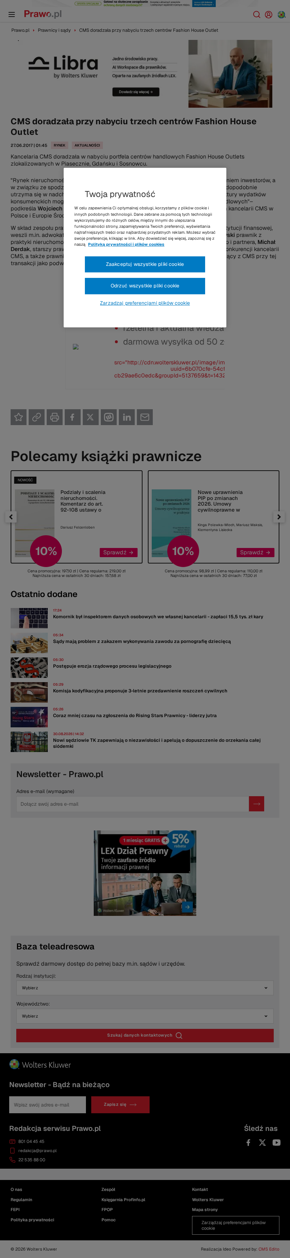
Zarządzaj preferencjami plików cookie (145, 303)
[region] (145, 248)
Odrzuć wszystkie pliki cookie (145, 286)
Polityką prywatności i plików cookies (126, 244)
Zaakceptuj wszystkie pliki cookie (145, 264)
